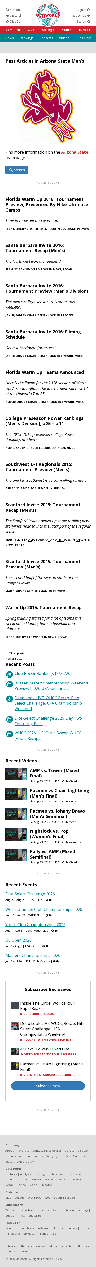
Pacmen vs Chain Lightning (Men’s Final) (59, 793)
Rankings (26, 38)
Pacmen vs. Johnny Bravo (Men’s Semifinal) (57, 813)
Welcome (11, 1210)
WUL (47, 1197)
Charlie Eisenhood (41, 229)
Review (21, 1185)
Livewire (67, 356)
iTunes (43, 1233)
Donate (69, 1150)
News (9, 38)
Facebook (27, 1228)
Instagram (43, 1228)
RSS (53, 1233)
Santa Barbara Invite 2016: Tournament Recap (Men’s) (35, 247)
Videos (64, 38)
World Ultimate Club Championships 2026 (43, 909)
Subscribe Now (48, 1085)
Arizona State (74, 152)
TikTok (84, 1228)
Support (10, 1215)
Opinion (10, 1179)
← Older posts (14, 653)
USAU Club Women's (67, 842)
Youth (67, 30)
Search (82, 21)
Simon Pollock (36, 269)
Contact (37, 1150)
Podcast (36, 1179)
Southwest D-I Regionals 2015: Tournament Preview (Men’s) (38, 466)
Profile (62, 1179)
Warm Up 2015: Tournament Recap (43, 607)
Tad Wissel (35, 637)
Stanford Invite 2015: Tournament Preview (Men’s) (42, 564)
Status (9, 1161)
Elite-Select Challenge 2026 (30, 894)
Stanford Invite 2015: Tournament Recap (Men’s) (42, 507)
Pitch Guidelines (76, 1156)
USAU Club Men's (65, 801)
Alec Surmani (38, 488)
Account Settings (76, 1210)
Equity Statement (19, 1156)
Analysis (82, 539)
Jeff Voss (64, 539)
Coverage (68, 229)
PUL (38, 1197)
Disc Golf (15, 21)
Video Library (26, 1161)
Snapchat (14, 1233)
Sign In (82, 10)
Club (31, 30)
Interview (56, 1174)
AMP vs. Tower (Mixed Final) (54, 773)
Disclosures (53, 1150)
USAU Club (35, 900)
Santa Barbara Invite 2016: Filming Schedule (43, 334)
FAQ (22, 1215)
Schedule (15, 10)
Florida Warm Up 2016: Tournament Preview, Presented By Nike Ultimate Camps (46, 204)
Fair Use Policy (43, 1156)
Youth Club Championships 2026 (35, 924)
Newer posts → (15, 658)
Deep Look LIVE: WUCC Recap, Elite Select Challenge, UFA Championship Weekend (48, 703)
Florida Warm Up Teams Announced (44, 372)
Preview (83, 229)
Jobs (59, 1156)
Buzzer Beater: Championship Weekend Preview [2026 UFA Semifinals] (51, 685)
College (48, 30)
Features (11, 1174)
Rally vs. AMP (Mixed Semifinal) (52, 854)
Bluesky (71, 1228)
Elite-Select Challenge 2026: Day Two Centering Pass (48, 720)
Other (23, 1179)
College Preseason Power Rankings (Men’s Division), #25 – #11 (44, 420)
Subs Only (83, 38)
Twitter (58, 1228)
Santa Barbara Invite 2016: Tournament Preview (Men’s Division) (46, 288)
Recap (67, 269)
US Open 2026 (18, 940)
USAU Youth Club (36, 930)
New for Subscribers (35, 1210)
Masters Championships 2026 (32, 955)
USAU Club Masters (37, 961)
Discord (15, 16)
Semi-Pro (12, 30)
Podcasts (46, 38)
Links (68, 1174)
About (9, 1150)
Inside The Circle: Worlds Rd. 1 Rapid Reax (47, 1005)
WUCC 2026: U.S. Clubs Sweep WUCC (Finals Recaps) (48, 735)
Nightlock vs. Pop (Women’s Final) (49, 833)
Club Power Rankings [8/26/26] (43, 673)
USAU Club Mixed (65, 781)
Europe (85, 30)
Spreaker (29, 1233)
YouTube (11, 1228)
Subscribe (79, 16)
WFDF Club (35, 915)
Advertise (23, 1150)
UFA (30, 1197)
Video (79, 356)
